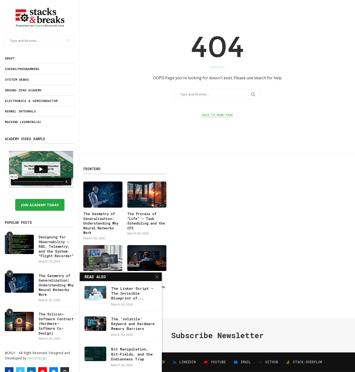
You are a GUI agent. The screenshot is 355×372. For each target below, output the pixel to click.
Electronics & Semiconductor (31, 101)
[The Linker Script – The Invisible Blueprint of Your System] (95, 293)
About (10, 58)
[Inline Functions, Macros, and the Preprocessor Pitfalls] (102, 258)
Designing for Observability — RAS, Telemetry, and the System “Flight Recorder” (56, 246)
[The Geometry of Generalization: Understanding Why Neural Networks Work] (19, 283)
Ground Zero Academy (23, 90)
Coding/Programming (22, 69)
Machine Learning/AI (23, 122)
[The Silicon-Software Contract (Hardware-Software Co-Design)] (19, 321)
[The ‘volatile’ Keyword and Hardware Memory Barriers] (95, 323)
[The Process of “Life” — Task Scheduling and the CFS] (146, 195)
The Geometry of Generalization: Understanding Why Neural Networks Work (56, 285)
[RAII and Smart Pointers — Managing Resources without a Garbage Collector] (146, 258)
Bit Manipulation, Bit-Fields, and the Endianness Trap (132, 354)
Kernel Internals (20, 111)
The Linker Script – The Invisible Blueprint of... (132, 293)
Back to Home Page (217, 115)
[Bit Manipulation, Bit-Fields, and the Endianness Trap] (95, 354)
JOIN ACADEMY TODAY (40, 205)
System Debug (17, 79)
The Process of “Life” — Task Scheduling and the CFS (146, 221)
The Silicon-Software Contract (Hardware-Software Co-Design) (56, 323)
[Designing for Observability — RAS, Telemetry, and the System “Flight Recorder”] (19, 244)
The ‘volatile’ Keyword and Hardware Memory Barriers (133, 323)
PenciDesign (37, 358)
